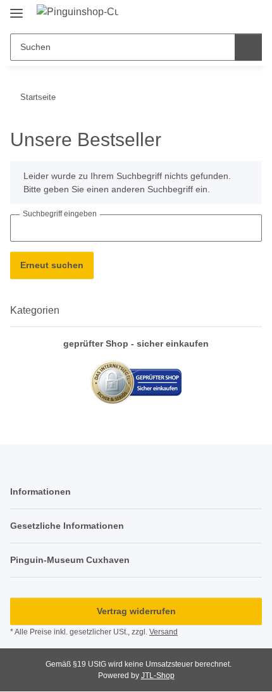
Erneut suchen (51, 265)
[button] (229, 14)
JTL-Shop (158, 675)
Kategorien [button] (34, 310)
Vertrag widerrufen (136, 611)
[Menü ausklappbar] (16, 8)
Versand (163, 631)
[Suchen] (248, 47)
